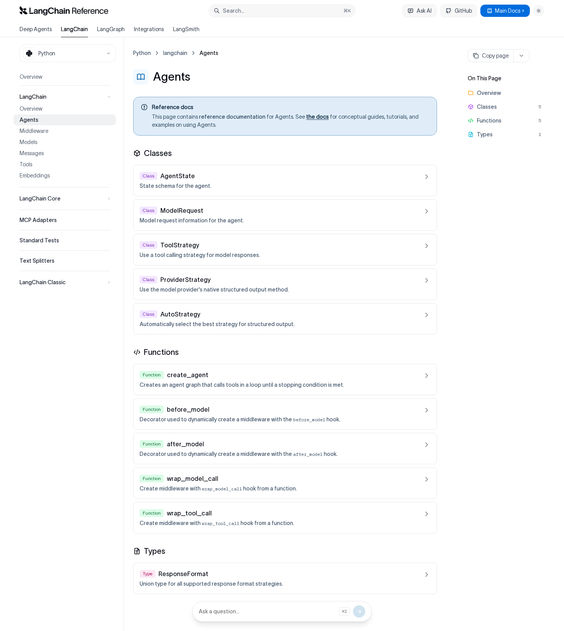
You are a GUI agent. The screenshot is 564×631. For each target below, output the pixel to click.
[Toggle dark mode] (538, 11)
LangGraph (111, 29)
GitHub (463, 11)
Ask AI (424, 11)
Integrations (149, 29)
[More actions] (521, 55)
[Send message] (359, 611)
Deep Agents (36, 29)
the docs (317, 117)
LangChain (74, 29)
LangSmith (186, 29)
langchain (175, 53)
